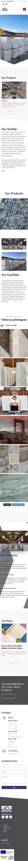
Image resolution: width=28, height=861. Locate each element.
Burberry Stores (6, 96)
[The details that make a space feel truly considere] (14, 343)
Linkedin (10, 817)
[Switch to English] (3, 4)
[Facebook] (20, 1)
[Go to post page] (14, 88)
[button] (8, 111)
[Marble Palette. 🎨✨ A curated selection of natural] (14, 459)
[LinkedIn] (25, 1)
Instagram (6, 817)
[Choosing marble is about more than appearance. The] (14, 401)
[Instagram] (23, 1)
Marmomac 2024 (8, 646)
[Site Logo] (5, 9)
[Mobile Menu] (24, 9)
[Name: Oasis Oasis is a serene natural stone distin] (14, 488)
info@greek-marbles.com (13, 753)
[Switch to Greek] (6, 4)
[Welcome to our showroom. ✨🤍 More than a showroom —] (14, 372)
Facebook (3, 817)
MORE (3, 170)
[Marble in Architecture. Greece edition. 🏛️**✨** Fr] (14, 430)
